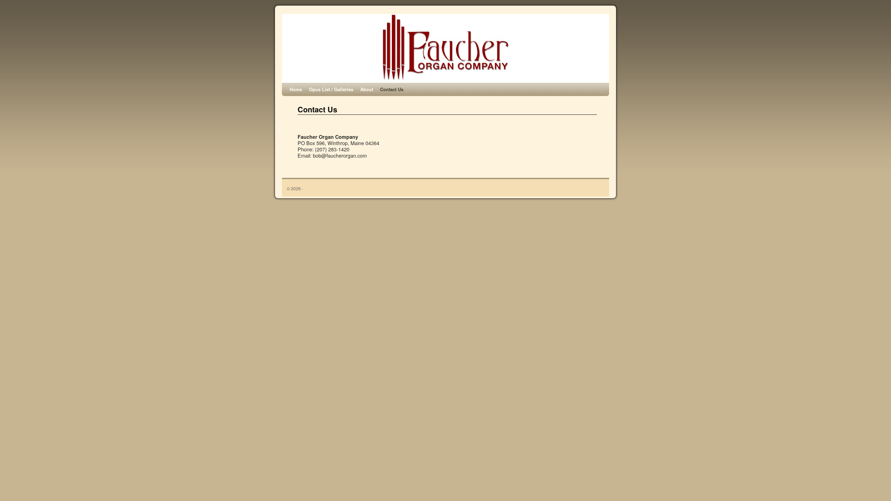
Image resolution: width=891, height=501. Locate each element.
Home (296, 89)
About (366, 89)
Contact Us (391, 89)
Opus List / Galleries (331, 89)
